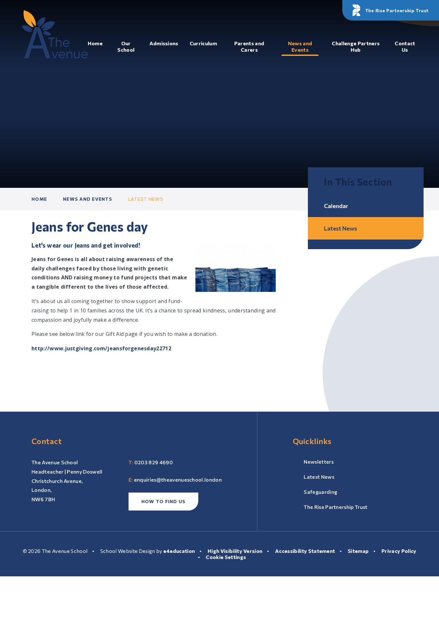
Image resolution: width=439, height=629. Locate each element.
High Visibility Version (235, 551)
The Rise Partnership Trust (335, 507)
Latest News (145, 199)
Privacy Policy (398, 551)
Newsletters (319, 462)
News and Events (87, 199)
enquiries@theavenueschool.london (178, 479)
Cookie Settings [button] (226, 557)
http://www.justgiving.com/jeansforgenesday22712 (101, 348)
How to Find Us (163, 501)
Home (39, 199)
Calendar (336, 205)
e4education (179, 551)
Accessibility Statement (305, 551)
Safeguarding (320, 492)
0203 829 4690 (153, 462)
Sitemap (358, 551)
